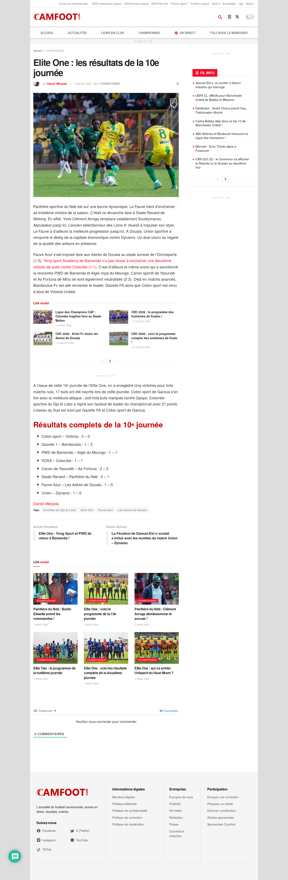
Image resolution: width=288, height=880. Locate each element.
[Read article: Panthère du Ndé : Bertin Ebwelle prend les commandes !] (55, 589)
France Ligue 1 (179, 3)
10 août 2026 (63, 325)
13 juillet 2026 (64, 342)
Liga (240, 3)
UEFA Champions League (106, 3)
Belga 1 (250, 3)
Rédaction (176, 817)
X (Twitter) (83, 830)
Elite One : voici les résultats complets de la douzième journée (105, 673)
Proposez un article (220, 804)
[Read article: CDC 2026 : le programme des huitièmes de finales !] (118, 317)
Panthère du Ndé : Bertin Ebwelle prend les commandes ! (52, 614)
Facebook (49, 830)
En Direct (188, 33)
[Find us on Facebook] (229, 17)
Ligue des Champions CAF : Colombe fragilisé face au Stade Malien (78, 316)
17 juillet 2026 (140, 321)
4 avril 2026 (40, 624)
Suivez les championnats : (74, 3)
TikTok (46, 849)
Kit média (175, 810)
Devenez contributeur (221, 810)
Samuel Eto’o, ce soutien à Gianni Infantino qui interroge (218, 85)
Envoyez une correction (223, 797)
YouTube (82, 840)
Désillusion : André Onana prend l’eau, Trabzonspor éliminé (221, 110)
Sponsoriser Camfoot (221, 824)
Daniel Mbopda (57, 84)
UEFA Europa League (136, 3)
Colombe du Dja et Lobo (59, 510)
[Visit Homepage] (58, 17)
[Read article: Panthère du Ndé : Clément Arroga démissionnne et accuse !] (157, 589)
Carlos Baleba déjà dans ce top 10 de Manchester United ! (220, 123)
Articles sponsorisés (220, 817)
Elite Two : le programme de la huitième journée (54, 670)
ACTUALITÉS (77, 33)
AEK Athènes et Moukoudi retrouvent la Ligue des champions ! (221, 136)
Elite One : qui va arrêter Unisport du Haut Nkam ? (154, 670)
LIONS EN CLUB (112, 33)
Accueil (47, 33)
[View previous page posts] (102, 361)
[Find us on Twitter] (237, 16)
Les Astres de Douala (132, 510)
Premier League (200, 3)
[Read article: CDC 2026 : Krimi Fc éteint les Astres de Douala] (42, 338)
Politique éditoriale (124, 804)
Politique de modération (128, 824)
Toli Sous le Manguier (229, 33)
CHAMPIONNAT (149, 33)
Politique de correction (127, 817)
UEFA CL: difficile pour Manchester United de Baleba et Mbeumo (218, 97)
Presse (174, 824)
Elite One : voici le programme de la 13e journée (100, 614)
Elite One (87, 510)
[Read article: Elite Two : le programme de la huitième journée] (55, 648)
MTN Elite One (160, 3)
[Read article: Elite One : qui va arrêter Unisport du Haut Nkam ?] (157, 648)
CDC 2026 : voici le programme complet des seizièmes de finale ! (154, 338)
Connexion (170, 711)
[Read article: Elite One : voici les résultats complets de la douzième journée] (106, 648)
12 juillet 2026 (140, 347)
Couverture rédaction (176, 833)
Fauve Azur (105, 510)
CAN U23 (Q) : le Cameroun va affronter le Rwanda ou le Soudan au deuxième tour (222, 163)
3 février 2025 (83, 84)
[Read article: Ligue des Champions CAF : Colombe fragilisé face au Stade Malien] (42, 317)
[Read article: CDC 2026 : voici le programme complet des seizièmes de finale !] (118, 338)
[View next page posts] (110, 361)
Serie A (216, 3)
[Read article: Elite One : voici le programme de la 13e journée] (106, 589)
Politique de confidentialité (129, 810)
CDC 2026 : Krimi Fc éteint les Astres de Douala (76, 336)
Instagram (49, 840)
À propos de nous (181, 797)
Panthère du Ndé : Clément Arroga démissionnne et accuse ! (155, 614)
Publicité (174, 804)
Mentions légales (123, 797)
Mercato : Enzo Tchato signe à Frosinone (215, 148)
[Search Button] (220, 17)
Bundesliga (229, 3)
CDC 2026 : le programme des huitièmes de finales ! (152, 314)
